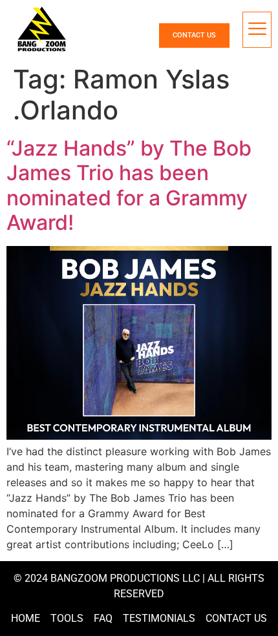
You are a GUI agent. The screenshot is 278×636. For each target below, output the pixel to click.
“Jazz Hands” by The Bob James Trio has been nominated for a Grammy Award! (128, 185)
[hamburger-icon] (257, 30)
